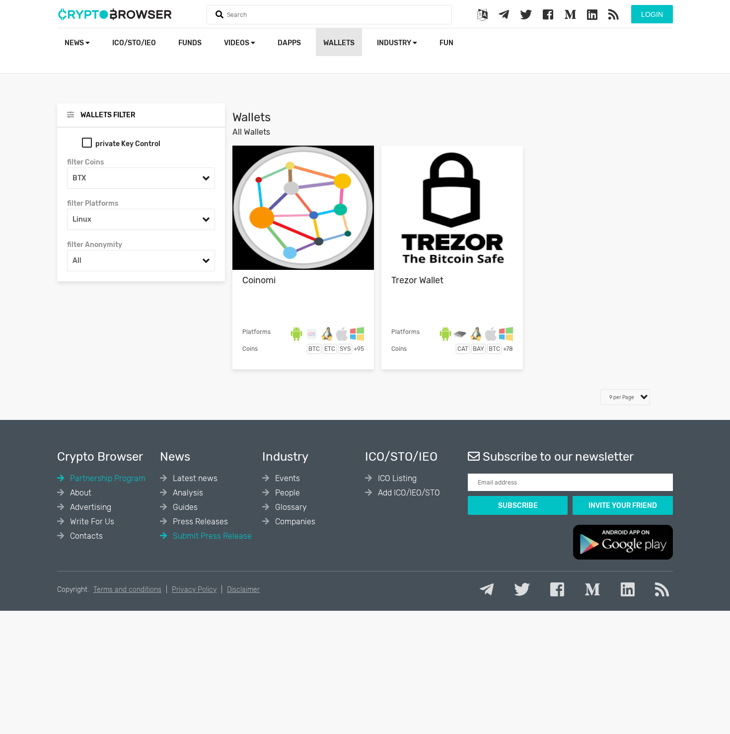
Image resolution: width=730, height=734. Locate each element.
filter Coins (85, 162)
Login (652, 14)
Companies (294, 521)
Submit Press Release (211, 536)
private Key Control (127, 144)
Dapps (289, 43)
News (75, 43)
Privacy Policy (194, 589)
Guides (184, 507)
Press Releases (199, 521)
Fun (446, 43)
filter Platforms (92, 203)
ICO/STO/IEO (134, 43)
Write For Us (91, 521)
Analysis (187, 492)
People (286, 492)
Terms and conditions (127, 589)
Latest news (194, 478)
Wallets (339, 43)
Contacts (85, 536)
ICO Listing (396, 478)
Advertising (89, 507)
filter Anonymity (94, 245)
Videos (237, 43)
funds (190, 43)
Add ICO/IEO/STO (408, 492)
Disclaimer (243, 589)
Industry (395, 43)
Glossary (290, 507)
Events (286, 478)
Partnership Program (107, 478)
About (79, 492)
